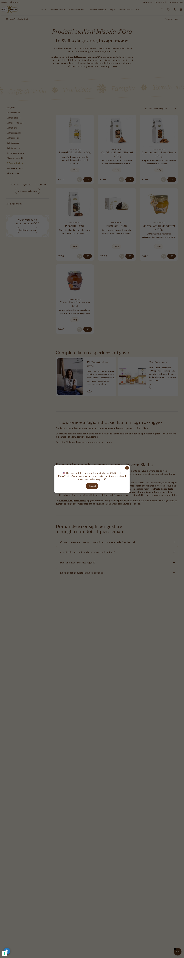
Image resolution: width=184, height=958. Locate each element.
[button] (7, 951)
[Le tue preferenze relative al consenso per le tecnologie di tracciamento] (4, 953)
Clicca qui (92, 486)
